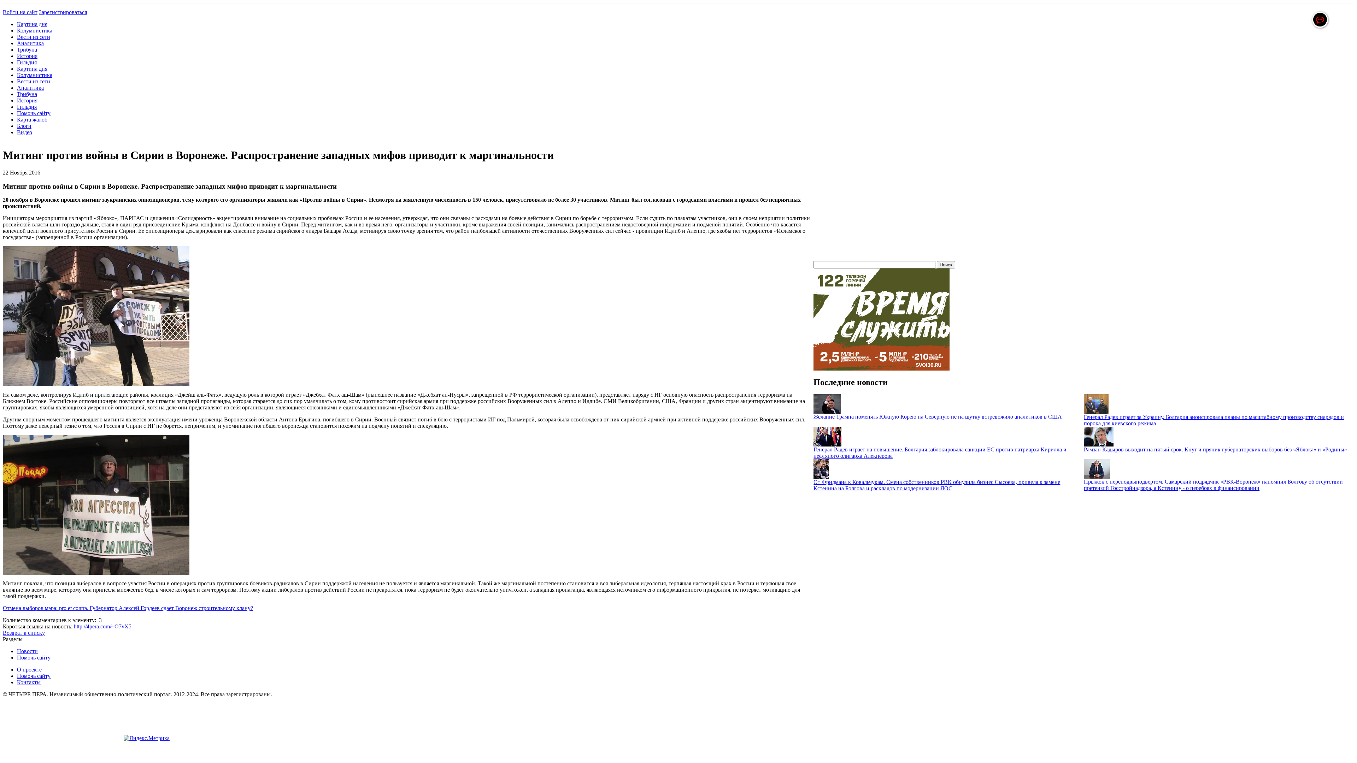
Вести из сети (33, 37)
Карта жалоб (32, 120)
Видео (24, 132)
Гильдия (27, 62)
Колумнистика (34, 31)
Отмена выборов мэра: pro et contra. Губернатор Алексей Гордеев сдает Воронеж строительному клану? (128, 608)
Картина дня (32, 24)
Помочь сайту (34, 113)
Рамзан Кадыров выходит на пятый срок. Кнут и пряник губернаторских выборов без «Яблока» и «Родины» (1215, 449)
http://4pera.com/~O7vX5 (102, 626)
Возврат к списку (24, 633)
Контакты (29, 682)
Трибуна (27, 50)
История (27, 56)
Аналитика (30, 43)
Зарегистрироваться (63, 12)
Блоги (24, 126)
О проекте (29, 670)
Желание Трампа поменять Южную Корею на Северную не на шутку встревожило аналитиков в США (937, 417)
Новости (27, 651)
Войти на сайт (20, 12)
